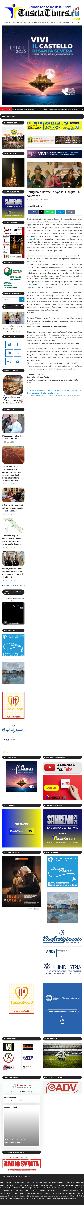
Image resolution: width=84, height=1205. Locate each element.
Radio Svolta (28, 1157)
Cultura (45, 200)
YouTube (18, 332)
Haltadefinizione (33, 287)
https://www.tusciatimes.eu (66, 1199)
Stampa (70, 212)
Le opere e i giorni (21, 1126)
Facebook (33, 212)
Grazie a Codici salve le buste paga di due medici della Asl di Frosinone (56, 396)
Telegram (60, 212)
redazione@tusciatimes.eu (38, 1185)
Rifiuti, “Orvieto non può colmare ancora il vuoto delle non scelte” (12, 508)
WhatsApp (49, 212)
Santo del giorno (21, 1099)
